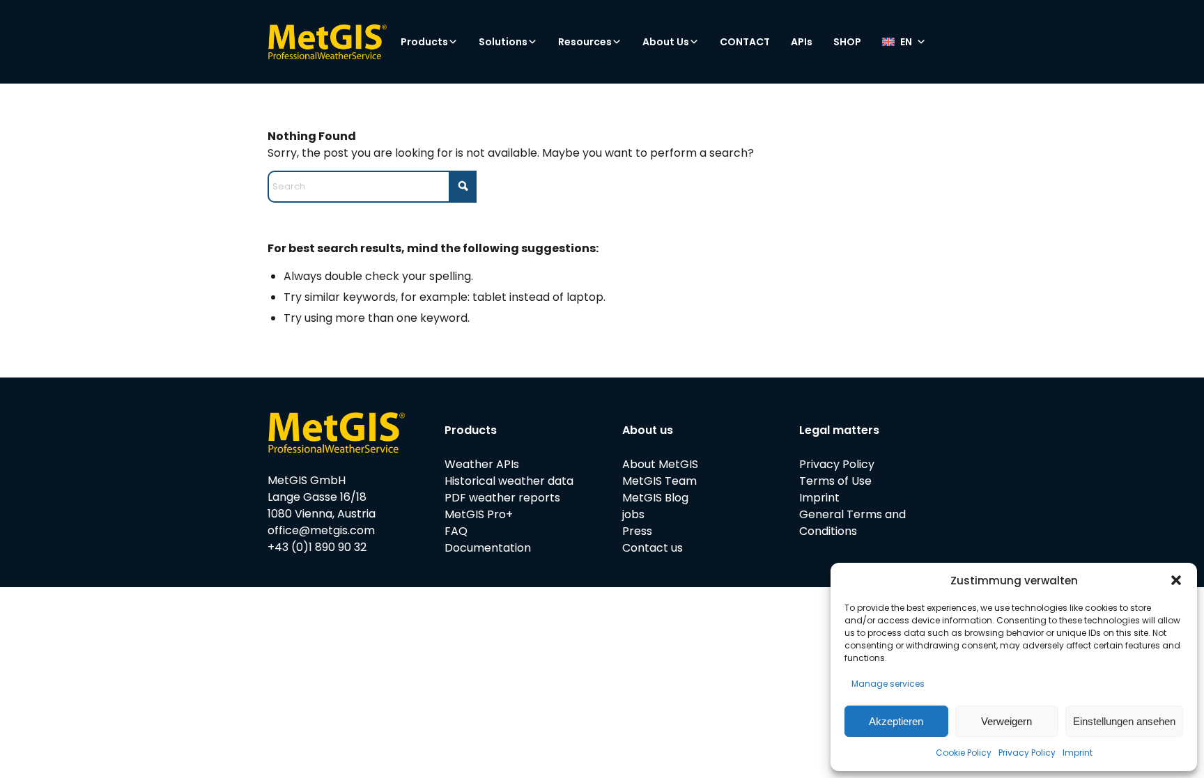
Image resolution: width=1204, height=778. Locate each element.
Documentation (488, 548)
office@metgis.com (321, 530)
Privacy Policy (1027, 752)
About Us (665, 42)
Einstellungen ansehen (1124, 721)
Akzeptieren (896, 721)
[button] (1176, 580)
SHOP (847, 42)
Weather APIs (482, 464)
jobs (633, 514)
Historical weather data (509, 481)
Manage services (888, 684)
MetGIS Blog (655, 498)
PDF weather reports (502, 498)
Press (637, 531)
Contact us (652, 548)
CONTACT (745, 42)
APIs (801, 42)
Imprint (1078, 752)
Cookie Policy (963, 752)
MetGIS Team (659, 481)
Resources (585, 42)
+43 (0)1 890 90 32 (317, 547)
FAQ (456, 531)
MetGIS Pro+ (479, 514)
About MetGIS (660, 464)
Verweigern (1006, 721)
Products (424, 42)
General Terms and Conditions (852, 522)
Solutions (503, 42)
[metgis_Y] (327, 41)
